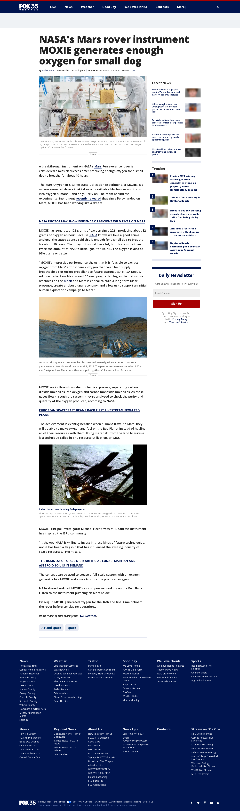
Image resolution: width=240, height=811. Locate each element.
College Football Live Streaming (202, 739)
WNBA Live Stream (201, 770)
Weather (60, 661)
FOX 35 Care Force (133, 669)
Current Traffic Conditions (101, 669)
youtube (211, 802)
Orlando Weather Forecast (68, 673)
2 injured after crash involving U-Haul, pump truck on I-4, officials (184, 232)
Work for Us (94, 749)
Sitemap (23, 719)
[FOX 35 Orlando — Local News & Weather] (30, 7)
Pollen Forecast (62, 689)
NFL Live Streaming (201, 733)
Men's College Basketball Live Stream (204, 758)
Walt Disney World (166, 673)
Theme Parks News (167, 669)
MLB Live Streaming (202, 744)
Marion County (27, 689)
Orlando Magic (199, 672)
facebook (191, 802)
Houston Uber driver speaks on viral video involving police (166, 152)
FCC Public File (96, 780)
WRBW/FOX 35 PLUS (99, 773)
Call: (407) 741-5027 (133, 733)
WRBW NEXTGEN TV (99, 769)
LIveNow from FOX (29, 753)
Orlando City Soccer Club (204, 676)
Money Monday (131, 700)
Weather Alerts (62, 669)
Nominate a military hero (32, 708)
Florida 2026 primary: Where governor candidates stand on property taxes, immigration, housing (183, 182)
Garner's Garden (131, 688)
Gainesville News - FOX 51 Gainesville (67, 735)
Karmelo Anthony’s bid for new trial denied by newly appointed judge (165, 137)
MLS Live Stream (200, 774)
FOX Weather (63, 70)
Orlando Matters (28, 745)
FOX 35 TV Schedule (30, 737)
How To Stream (27, 733)
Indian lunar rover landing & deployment (63, 509)
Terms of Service (178, 321)
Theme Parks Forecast (66, 681)
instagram (205, 802)
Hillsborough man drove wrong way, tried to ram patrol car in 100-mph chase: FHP (166, 108)
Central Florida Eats (29, 757)
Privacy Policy (180, 319)
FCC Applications (97, 784)
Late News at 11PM (29, 749)
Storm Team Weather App (68, 697)
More (181, 7)
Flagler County (27, 681)
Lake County (26, 685)
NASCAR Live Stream (202, 748)
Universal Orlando (166, 681)
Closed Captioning (97, 776)
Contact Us (94, 741)
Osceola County (27, 697)
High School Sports (201, 680)
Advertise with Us (97, 765)
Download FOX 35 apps (100, 761)
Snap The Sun (61, 701)
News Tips (130, 729)
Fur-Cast (127, 692)
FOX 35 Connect (131, 751)
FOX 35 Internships (98, 753)
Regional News (65, 729)
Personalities (95, 745)
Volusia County (27, 704)
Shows (24, 729)
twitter (198, 802)
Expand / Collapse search (219, 7)
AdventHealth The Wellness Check (137, 679)
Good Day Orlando (29, 741)
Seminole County (28, 701)
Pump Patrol (94, 665)
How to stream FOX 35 (100, 733)
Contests (163, 729)
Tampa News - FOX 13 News (66, 742)
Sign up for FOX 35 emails (101, 757)
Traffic (93, 661)
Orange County (27, 693)
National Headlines (29, 673)
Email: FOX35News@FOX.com (135, 739)
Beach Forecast (62, 685)
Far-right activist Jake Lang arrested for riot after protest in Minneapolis (167, 123)
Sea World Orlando (167, 677)
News (23, 661)
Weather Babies (131, 673)
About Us (95, 729)
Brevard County (27, 677)
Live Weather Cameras (66, 665)
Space (72, 628)
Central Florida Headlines (32, 669)
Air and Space (78, 70)
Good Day (130, 661)
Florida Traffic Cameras (100, 677)
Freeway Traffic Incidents (101, 673)
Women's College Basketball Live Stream (203, 765)
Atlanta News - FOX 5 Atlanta (65, 749)
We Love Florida (131, 665)
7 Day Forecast (62, 677)
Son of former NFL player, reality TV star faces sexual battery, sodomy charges (166, 92)
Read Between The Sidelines (201, 667)
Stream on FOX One (205, 729)
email (218, 802)
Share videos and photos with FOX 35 (136, 746)
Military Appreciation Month (30, 714)
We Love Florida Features (170, 665)
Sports (196, 661)
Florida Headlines (28, 665)
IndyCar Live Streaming (203, 752)
